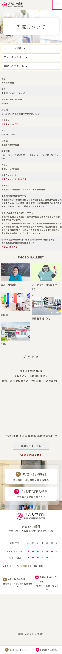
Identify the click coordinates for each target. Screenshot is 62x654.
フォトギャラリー (14, 57)
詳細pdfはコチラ (10, 246)
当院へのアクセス (14, 66)
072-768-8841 (16, 579)
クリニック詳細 (12, 48)
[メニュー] (57, 5)
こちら (53, 585)
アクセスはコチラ (10, 124)
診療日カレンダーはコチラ (14, 179)
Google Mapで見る (31, 454)
